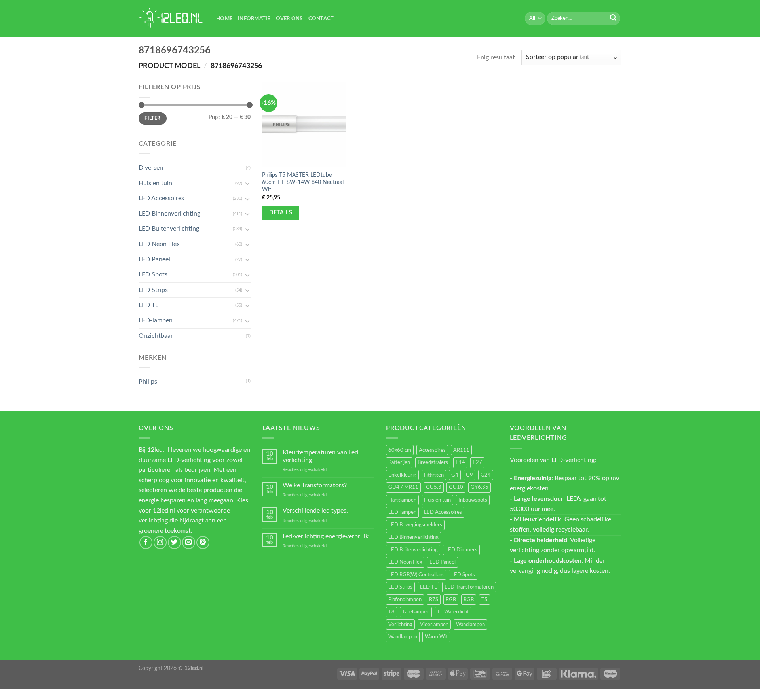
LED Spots (153, 274)
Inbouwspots (472, 500)
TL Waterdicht (453, 612)
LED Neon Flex (159, 244)
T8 (391, 612)
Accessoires (432, 450)
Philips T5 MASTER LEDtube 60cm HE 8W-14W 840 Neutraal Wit (303, 182)
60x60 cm (399, 450)
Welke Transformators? (315, 485)
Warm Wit (436, 636)
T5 (484, 599)
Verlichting (400, 624)
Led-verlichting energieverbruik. (326, 536)
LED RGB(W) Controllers (416, 574)
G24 (486, 475)
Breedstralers (433, 462)
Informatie (254, 18)
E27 (477, 462)
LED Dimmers (461, 549)
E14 (460, 462)
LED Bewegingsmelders (415, 524)
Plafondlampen (405, 599)
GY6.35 (479, 487)
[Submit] (613, 18)
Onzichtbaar (156, 336)
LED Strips (153, 290)
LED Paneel (154, 259)
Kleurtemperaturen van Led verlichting (320, 456)
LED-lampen (156, 320)
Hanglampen (402, 500)
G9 (469, 475)
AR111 (461, 450)
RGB (451, 599)
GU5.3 (433, 487)
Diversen (151, 168)
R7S (433, 599)
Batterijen (399, 462)
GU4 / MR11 (403, 487)
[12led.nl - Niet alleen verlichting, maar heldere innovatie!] (171, 18)
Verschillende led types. (315, 510)
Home (224, 18)
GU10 (456, 487)
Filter (152, 118)
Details (280, 213)
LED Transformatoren (469, 587)
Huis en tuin (155, 183)
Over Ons (289, 18)
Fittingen (434, 475)
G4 (454, 475)
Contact (321, 18)
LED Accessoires (161, 198)
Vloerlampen (434, 624)
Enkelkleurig (402, 475)
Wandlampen (470, 624)
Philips (148, 382)
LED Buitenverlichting (169, 228)
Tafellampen (415, 612)
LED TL (148, 305)
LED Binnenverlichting (169, 213)
